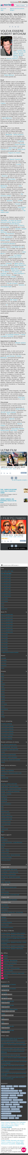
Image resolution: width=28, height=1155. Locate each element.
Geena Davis (13, 148)
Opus (20, 1090)
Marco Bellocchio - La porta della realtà (10, 894)
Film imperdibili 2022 (6, 586)
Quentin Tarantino (12, 58)
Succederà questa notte (6, 819)
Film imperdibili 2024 (6, 581)
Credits (3, 1140)
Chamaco (9, 263)
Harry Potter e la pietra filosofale (8, 754)
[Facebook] (10, 27)
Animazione (4, 665)
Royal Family (4, 1097)
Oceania (3, 768)
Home (2, 1122)
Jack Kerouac (10, 356)
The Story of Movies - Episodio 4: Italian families (12, 948)
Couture (3, 762)
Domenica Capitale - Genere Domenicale (10, 855)
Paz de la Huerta (12, 283)
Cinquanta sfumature (17, 1100)
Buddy (2, 837)
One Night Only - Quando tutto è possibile (10, 759)
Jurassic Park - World (7, 1100)
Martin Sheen (19, 263)
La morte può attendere (8, 243)
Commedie (3, 658)
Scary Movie (9, 1086)
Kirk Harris (4, 265)
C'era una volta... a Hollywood (12, 535)
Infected (13, 277)
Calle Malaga (4, 798)
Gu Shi (2, 847)
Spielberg (4, 232)
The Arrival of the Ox (5, 860)
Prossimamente (9, 1125)
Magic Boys (14, 268)
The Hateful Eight (6, 286)
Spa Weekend (4, 839)
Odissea (6, 958)
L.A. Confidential (7, 237)
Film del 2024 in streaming (7, 728)
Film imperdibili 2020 (6, 591)
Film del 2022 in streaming (7, 733)
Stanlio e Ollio (4, 997)
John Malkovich (7, 118)
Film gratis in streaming (6, 723)
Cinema (7, 1122)
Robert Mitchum (9, 75)
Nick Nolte (14, 430)
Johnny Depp (5, 227)
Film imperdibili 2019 (6, 593)
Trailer (16, 1125)
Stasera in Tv (17, 1124)
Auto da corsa (23, 1102)
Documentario (4, 468)
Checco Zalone (5, 1095)
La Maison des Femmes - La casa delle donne (11, 842)
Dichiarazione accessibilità (8, 1144)
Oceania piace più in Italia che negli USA (10, 1055)
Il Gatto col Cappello (5, 814)
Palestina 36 (4, 801)
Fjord (2, 809)
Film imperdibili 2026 (6, 576)
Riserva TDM (19, 1142)
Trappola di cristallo (14, 153)
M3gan (12, 1088)
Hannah (11, 419)
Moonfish (3, 845)
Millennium (20, 1106)
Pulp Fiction (11, 179)
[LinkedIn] (15, 27)
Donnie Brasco (14, 224)
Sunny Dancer (4, 909)
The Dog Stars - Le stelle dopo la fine (9, 749)
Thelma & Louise (6, 149)
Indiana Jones (8, 1104)
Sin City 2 (4, 248)
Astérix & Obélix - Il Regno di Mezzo (9, 1009)
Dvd (12, 1124)
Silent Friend (4, 920)
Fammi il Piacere (5, 925)
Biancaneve (23, 1093)
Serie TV (8, 1124)
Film (18, 1122)
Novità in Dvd (4, 608)
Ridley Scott (21, 149)
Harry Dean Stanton (18, 429)
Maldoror (3, 775)
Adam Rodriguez (19, 273)
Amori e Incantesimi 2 (6, 804)
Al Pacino (21, 225)
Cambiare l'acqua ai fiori (6, 816)
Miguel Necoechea (20, 265)
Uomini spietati (11, 412)
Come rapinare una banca (7, 927)
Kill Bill (21, 55)
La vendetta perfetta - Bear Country (9, 747)
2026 (5, 571)
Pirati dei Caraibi (5, 1102)
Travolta (17, 204)
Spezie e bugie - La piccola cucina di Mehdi (11, 788)
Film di (2, 603)
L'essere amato (4, 829)
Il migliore (21, 141)
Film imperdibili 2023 (6, 583)
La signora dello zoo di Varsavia (8, 984)
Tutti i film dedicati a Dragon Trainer (10, 1090)
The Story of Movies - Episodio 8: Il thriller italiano (12, 935)
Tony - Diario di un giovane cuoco (9, 744)
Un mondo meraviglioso (6, 922)
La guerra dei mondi (14, 257)
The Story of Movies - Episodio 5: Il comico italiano (12, 946)
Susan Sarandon (20, 144)
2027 (2, 571)
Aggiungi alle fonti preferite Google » (17, 9)
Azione (2, 668)
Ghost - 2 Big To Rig (5, 882)
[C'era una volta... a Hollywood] (13, 527)
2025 (9, 571)
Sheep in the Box (5, 892)
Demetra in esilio (5, 852)
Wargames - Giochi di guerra (14, 134)
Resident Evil (4, 796)
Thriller (11, 536)
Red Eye (3, 1013)
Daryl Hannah (20, 409)
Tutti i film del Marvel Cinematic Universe (11, 1111)
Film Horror (3, 663)
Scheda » (23, 473)
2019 (19, 536)
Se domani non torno (6, 821)
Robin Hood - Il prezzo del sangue (12, 968)
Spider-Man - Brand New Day (10, 960)
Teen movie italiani (6, 1109)
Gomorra (16, 1086)
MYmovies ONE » (3, 9)
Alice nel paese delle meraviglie (9, 1115)
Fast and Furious (15, 1109)
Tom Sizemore (9, 234)
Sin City (15, 57)
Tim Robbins (18, 255)
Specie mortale (16, 222)
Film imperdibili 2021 (6, 588)
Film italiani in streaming (6, 736)
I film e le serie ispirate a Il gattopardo (10, 1093)
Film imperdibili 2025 (6, 578)
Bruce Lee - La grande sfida (7, 1001)
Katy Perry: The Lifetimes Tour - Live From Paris (12, 912)
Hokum (6, 978)
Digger (2, 831)
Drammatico (5, 536)
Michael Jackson (20, 343)
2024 (12, 571)
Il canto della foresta (5, 824)
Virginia (3, 103)
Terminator (11, 1118)
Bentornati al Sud (5, 811)
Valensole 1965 (4, 778)
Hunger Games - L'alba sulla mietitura (10, 786)
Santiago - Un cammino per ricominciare (10, 791)
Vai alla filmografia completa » (20, 480)
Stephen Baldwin (6, 275)
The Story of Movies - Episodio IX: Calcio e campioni (13, 933)
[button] (23, 1150)
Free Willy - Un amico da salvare (19, 51)
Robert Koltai (15, 270)
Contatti (8, 1140)
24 (7, 305)
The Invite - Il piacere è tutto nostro (9, 783)
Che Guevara (5, 1118)
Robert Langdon (5, 1106)
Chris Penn (21, 397)
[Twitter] (12, 27)
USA (10, 468)
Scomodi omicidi (6, 222)
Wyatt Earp (4, 186)
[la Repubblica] (25, 2)
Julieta (2, 1017)
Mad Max (19, 1115)
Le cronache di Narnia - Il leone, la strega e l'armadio (13, 335)
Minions (3, 1086)
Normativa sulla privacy (17, 1140)
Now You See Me (5, 1088)
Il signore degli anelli (6, 1113)
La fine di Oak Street (8, 965)
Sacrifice (6, 975)
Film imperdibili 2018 (6, 596)
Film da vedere (4, 598)
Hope (2, 806)
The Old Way (4, 992)
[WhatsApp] (18, 27)
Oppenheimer (13, 1095)
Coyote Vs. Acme (5, 907)
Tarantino (5, 176)
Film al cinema (4, 601)
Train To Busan (4, 904)
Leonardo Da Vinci (13, 1097)
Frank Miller (14, 247)
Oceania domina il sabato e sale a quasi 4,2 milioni (13, 1048)
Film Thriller (4, 660)
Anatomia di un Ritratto (6, 857)
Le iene (19, 50)
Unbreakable (16, 1104)
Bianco (2, 826)
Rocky (17, 1118)
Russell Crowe (5, 240)
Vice (8, 414)
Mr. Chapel (13, 300)
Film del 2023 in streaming (7, 731)
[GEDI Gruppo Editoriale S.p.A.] (19, 2)
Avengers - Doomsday (6, 793)
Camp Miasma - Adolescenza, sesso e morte (11, 773)
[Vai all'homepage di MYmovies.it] (7, 6)
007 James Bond (14, 1102)
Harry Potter (13, 1106)
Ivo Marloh (5, 272)
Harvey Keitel (5, 430)
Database (13, 1122)
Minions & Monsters (8, 970)
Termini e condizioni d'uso (8, 1142)
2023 (14, 468)
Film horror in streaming (6, 738)
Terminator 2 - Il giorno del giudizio (9, 757)
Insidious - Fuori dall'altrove (7, 770)
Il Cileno (3, 752)
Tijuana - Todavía (5, 850)
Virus (3, 1104)
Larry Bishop (22, 207)
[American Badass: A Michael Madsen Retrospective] (13, 459)
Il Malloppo (3, 917)
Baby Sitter (20, 1095)
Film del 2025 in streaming (7, 726)
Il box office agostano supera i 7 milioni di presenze (13, 1042)
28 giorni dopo (22, 1086)
